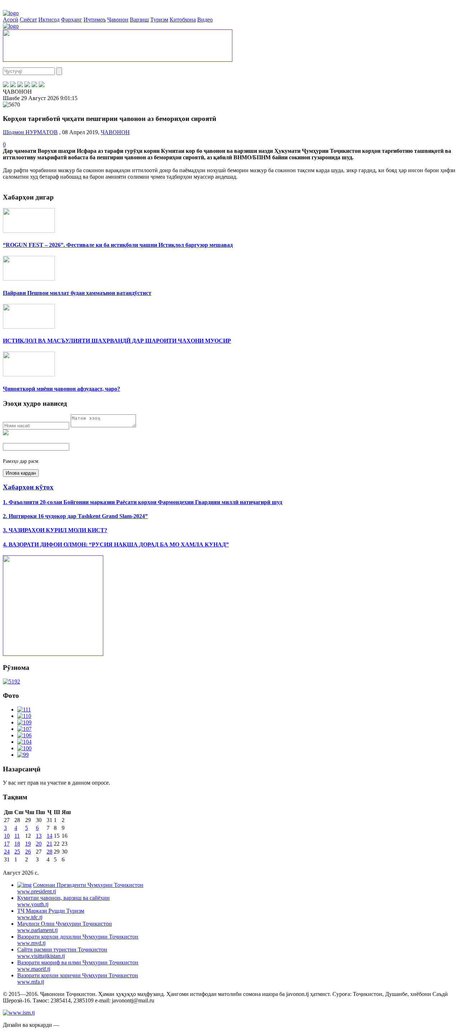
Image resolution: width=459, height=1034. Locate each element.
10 (7, 836)
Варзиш (139, 20)
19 (28, 844)
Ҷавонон (117, 20)
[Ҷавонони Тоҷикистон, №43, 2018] (11, 681)
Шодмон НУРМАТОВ (30, 132)
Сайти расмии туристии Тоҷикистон (62, 952)
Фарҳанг (71, 20)
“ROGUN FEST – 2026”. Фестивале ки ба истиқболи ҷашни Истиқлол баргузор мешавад (118, 245)
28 (49, 852)
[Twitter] (13, 85)
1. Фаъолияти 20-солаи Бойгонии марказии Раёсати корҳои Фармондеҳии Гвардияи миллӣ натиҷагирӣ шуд (142, 502)
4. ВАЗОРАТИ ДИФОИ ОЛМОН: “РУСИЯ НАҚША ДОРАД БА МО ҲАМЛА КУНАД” (116, 544)
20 (39, 844)
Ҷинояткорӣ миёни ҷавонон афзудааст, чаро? (61, 389)
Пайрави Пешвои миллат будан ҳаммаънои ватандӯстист (77, 293)
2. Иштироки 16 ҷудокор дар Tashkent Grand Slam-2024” (75, 516)
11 (17, 836)
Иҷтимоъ (95, 20)
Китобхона (183, 20)
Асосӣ (10, 20)
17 (7, 844)
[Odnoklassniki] (27, 85)
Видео (205, 20)
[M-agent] (34, 85)
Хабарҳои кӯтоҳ (28, 487)
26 (28, 852)
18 (17, 844)
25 (17, 852)
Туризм (159, 20)
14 (49, 836)
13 (39, 836)
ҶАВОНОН (115, 132)
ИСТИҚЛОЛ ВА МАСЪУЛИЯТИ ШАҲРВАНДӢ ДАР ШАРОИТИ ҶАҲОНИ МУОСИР (117, 341)
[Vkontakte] (20, 85)
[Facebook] (6, 85)
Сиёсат (28, 20)
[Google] (41, 85)
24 (7, 852)
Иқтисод (49, 20)
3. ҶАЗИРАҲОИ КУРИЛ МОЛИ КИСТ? (55, 530)
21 (49, 844)
